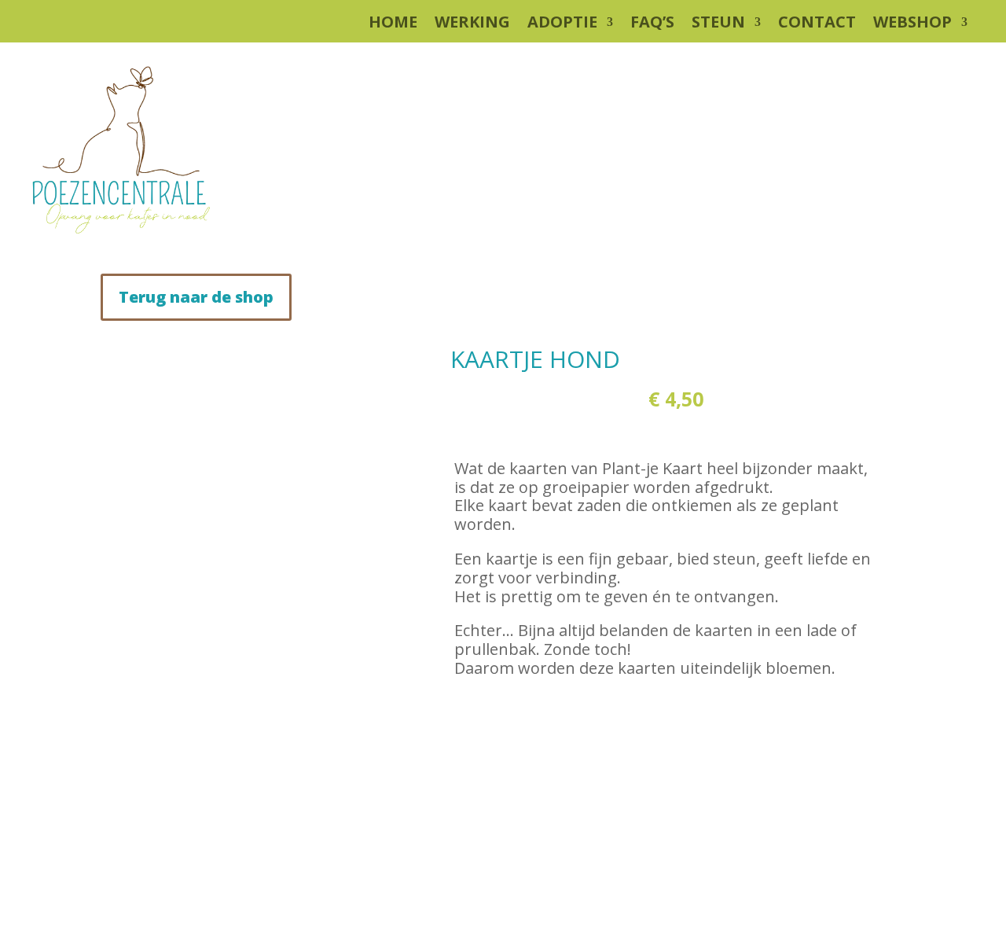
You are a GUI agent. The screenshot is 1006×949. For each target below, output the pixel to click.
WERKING (472, 24)
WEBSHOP (912, 24)
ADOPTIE (562, 24)
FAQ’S (652, 24)
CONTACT (817, 24)
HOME (393, 24)
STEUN (718, 24)
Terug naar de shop (196, 296)
